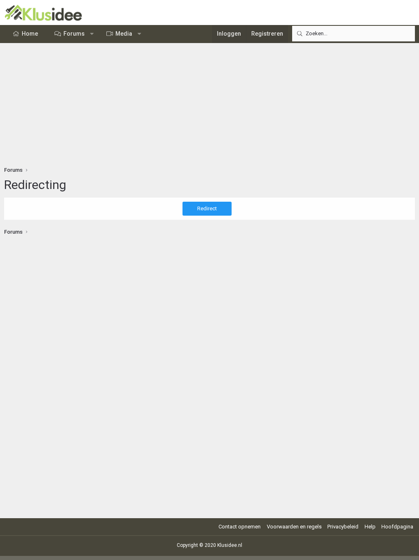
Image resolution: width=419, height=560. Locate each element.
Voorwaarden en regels (294, 527)
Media (123, 33)
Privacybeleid (342, 527)
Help (370, 527)
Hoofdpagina (397, 527)
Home (30, 33)
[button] (92, 34)
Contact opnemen (240, 527)
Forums (74, 33)
